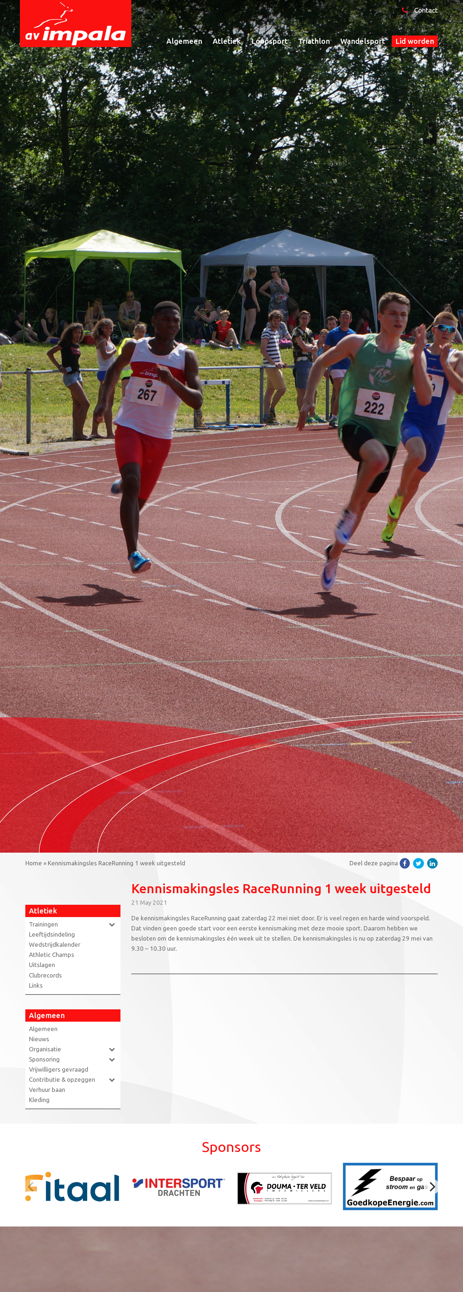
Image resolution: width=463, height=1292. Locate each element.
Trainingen (43, 924)
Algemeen (184, 41)
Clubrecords (45, 975)
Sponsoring (44, 1059)
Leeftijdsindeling (52, 934)
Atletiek (227, 41)
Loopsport (269, 41)
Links (36, 985)
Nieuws (39, 1038)
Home (33, 863)
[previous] (31, 1187)
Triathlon (314, 41)
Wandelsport (362, 41)
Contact (426, 10)
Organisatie (45, 1049)
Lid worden (414, 41)
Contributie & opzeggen (62, 1079)
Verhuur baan (47, 1089)
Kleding (39, 1099)
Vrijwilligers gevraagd (58, 1069)
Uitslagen (42, 964)
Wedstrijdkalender (54, 944)
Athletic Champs (51, 954)
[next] (431, 1187)
